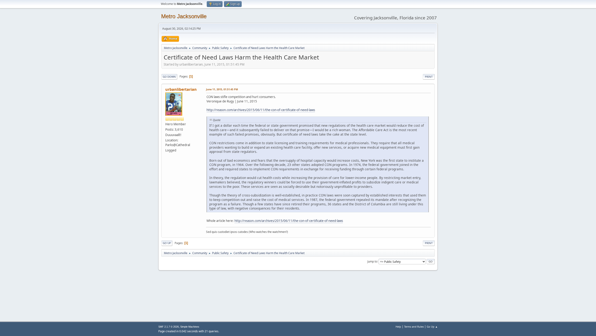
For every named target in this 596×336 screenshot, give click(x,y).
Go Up (167, 243)
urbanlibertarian (181, 89)
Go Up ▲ (432, 326)
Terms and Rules (414, 326)
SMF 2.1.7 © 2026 (168, 326)
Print (429, 76)
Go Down (169, 76)
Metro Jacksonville (184, 16)
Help (398, 326)
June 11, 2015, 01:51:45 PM (222, 89)
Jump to (372, 261)
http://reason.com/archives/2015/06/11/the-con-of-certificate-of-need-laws (261, 110)
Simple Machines (189, 326)
